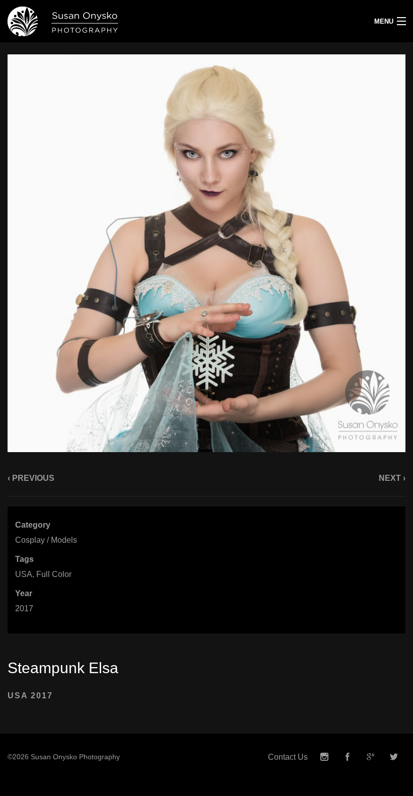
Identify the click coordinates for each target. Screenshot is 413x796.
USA (23, 574)
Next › (392, 478)
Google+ (370, 757)
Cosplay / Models (46, 540)
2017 (24, 608)
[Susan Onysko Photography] (155, 21)
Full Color (54, 574)
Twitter (393, 757)
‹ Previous (31, 478)
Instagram (324, 757)
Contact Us (288, 757)
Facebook (347, 757)
